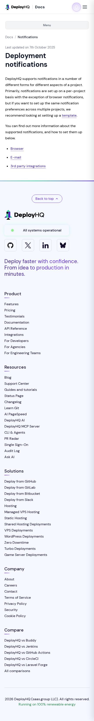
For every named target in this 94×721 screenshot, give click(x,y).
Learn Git (11, 408)
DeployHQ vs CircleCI (21, 658)
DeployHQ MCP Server (22, 426)
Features (11, 304)
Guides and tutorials (20, 389)
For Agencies (14, 347)
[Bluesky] (63, 245)
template (69, 115)
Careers (10, 585)
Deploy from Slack (18, 499)
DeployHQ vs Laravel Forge (25, 664)
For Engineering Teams (22, 353)
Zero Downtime (16, 542)
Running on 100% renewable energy (47, 704)
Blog (7, 377)
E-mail (15, 157)
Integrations (14, 334)
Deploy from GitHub (20, 481)
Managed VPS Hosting (22, 512)
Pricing (9, 310)
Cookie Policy (15, 616)
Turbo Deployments (20, 548)
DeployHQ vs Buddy (20, 640)
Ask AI (9, 457)
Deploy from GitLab (19, 487)
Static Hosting (15, 518)
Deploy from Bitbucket (22, 493)
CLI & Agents (14, 432)
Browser (17, 148)
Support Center (16, 383)
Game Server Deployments (25, 554)
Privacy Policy (15, 603)
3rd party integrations (28, 166)
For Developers (16, 340)
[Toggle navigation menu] (85, 7)
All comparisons (17, 671)
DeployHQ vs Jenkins (21, 646)
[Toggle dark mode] (76, 7)
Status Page (13, 395)
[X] (28, 245)
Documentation (16, 322)
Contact (10, 591)
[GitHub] (10, 245)
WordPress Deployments (24, 536)
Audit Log (12, 450)
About (9, 579)
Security (11, 609)
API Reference (15, 328)
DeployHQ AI (14, 420)
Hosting (10, 506)
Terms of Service (17, 597)
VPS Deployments (18, 530)
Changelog (12, 402)
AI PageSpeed (15, 414)
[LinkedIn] (45, 245)
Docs (9, 37)
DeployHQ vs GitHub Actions (27, 652)
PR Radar (11, 438)
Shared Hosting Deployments (27, 524)
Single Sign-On (16, 444)
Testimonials (14, 316)
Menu (47, 25)
